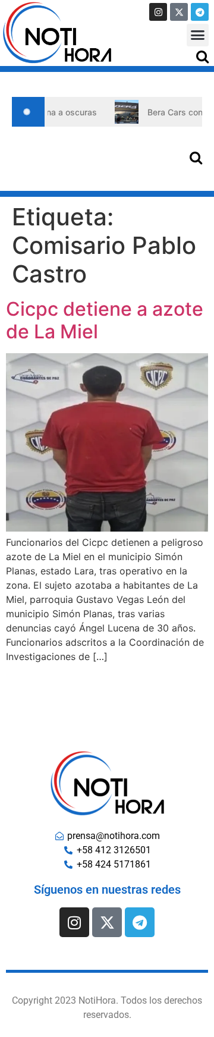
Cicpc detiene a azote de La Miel (104, 320)
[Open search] (202, 56)
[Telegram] (200, 12)
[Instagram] (158, 12)
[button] (198, 35)
